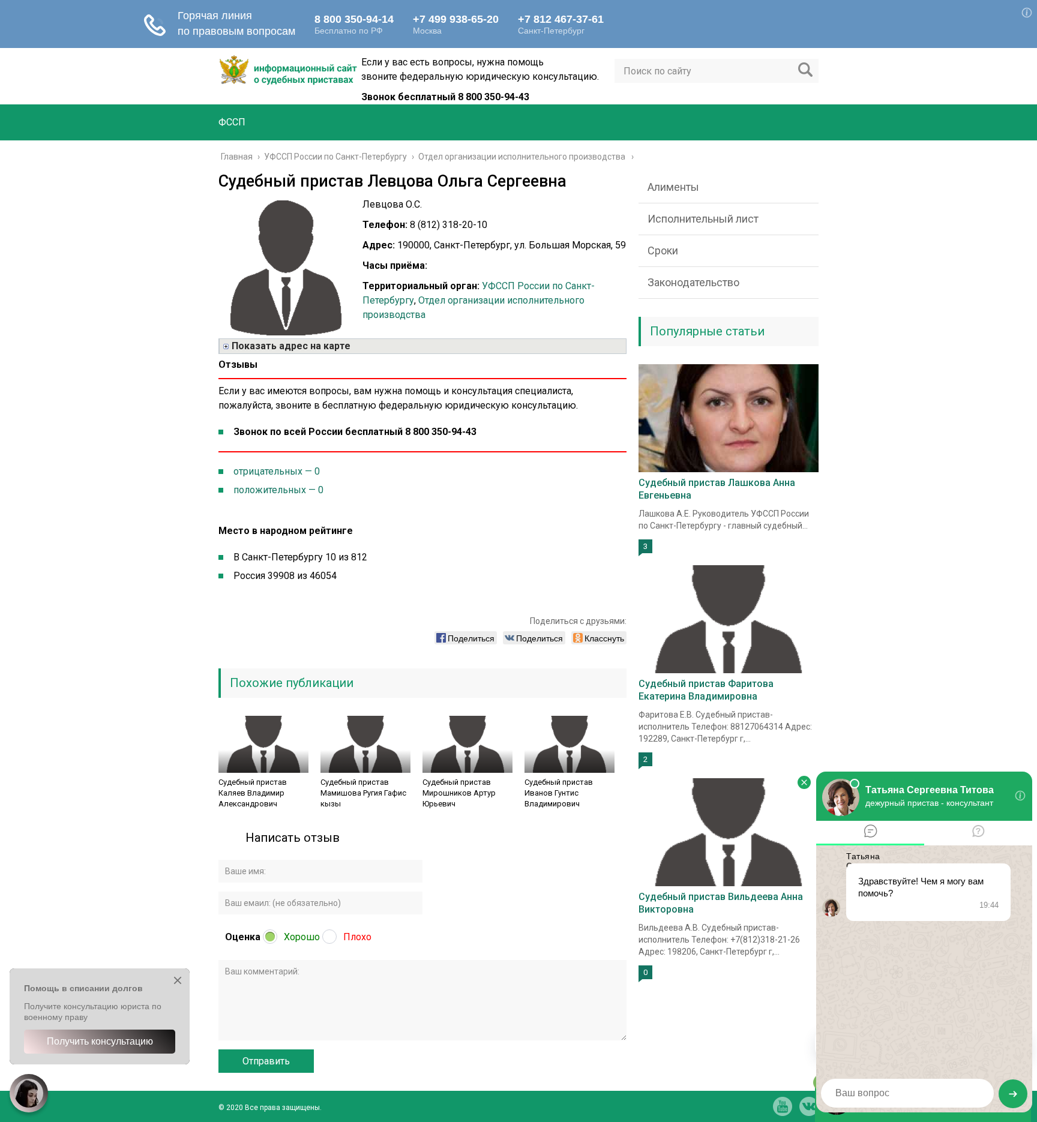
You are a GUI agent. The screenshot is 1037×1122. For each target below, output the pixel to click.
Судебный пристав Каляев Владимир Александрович (252, 793)
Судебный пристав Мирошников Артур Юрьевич (459, 793)
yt (782, 1106)
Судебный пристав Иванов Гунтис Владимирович (559, 793)
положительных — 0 (278, 490)
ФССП (231, 122)
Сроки (663, 250)
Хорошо (302, 937)
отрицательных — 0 (276, 471)
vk (809, 1106)
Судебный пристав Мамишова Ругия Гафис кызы (363, 793)
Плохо (357, 937)
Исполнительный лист (703, 218)
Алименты (673, 187)
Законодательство (693, 282)
